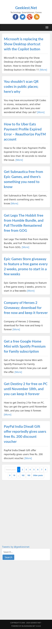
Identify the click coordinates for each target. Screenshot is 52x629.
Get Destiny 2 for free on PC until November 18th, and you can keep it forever (25, 389)
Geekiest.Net (26, 8)
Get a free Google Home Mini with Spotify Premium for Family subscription (25, 346)
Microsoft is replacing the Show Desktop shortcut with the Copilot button (23, 44)
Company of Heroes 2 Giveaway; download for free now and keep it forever (26, 308)
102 (23, 475)
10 (14, 475)
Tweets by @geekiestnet (15, 546)
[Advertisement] (26, 508)
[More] (43, 69)
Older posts (38, 475)
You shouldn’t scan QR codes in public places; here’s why (21, 86)
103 (28, 475)
